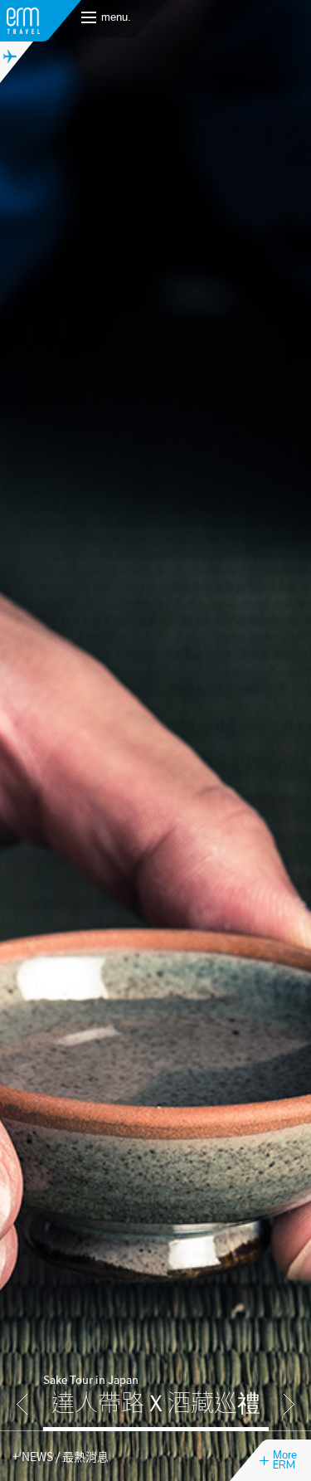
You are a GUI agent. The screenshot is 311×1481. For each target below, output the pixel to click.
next (289, 1404)
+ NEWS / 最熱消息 (60, 1456)
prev (22, 1404)
